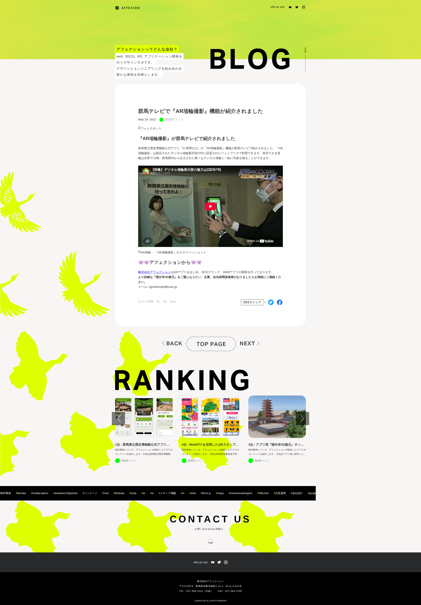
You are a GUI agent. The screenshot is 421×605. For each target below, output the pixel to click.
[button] (118, 418)
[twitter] (269, 302)
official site (277, 7)
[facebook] (278, 302)
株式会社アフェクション (154, 272)
